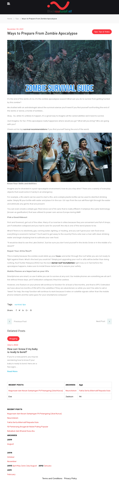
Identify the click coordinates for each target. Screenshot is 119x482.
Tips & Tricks (104, 32)
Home (9, 19)
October (11, 457)
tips (24, 304)
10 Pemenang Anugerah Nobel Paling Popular (27, 427)
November (12, 461)
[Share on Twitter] (20, 310)
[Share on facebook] (16, 310)
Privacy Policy (70, 478)
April (14, 466)
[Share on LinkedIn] (23, 310)
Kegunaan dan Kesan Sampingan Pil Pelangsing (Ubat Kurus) (36, 391)
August (10, 444)
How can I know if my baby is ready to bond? (22, 350)
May (19, 466)
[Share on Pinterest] (31, 310)
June (23, 466)
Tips (17, 19)
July (28, 466)
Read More (12, 371)
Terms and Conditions (52, 478)
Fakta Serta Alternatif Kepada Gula (94, 391)
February (11, 474)
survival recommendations (35, 129)
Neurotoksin (71, 391)
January (47, 466)
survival (18, 304)
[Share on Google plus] (27, 310)
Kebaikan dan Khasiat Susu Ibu (21, 431)
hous (57, 256)
